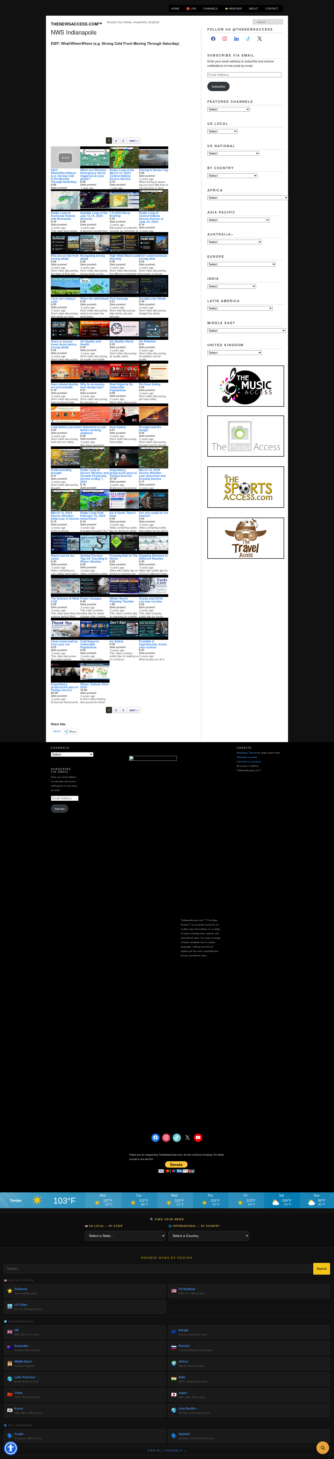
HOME (175, 8)
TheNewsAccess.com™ (76, 24)
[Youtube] (198, 1137)
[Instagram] (225, 39)
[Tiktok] (248, 39)
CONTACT (271, 8)
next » (133, 140)
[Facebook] (213, 39)
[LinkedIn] (236, 39)
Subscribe (218, 86)
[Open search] (322, 1447)
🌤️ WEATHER (233, 8)
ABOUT (253, 8)
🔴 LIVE (191, 8)
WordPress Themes (247, 752)
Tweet (57, 731)
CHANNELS (210, 8)
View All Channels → (167, 1450)
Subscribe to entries (247, 757)
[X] (260, 39)
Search (322, 1268)
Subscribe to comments (249, 761)
